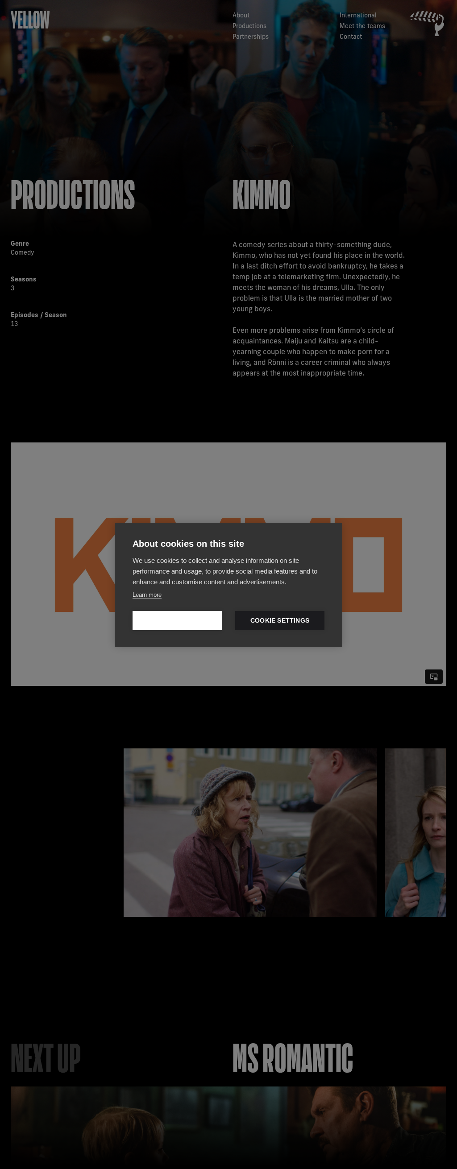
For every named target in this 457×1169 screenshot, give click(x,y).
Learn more (147, 594)
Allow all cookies (177, 620)
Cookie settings (279, 620)
